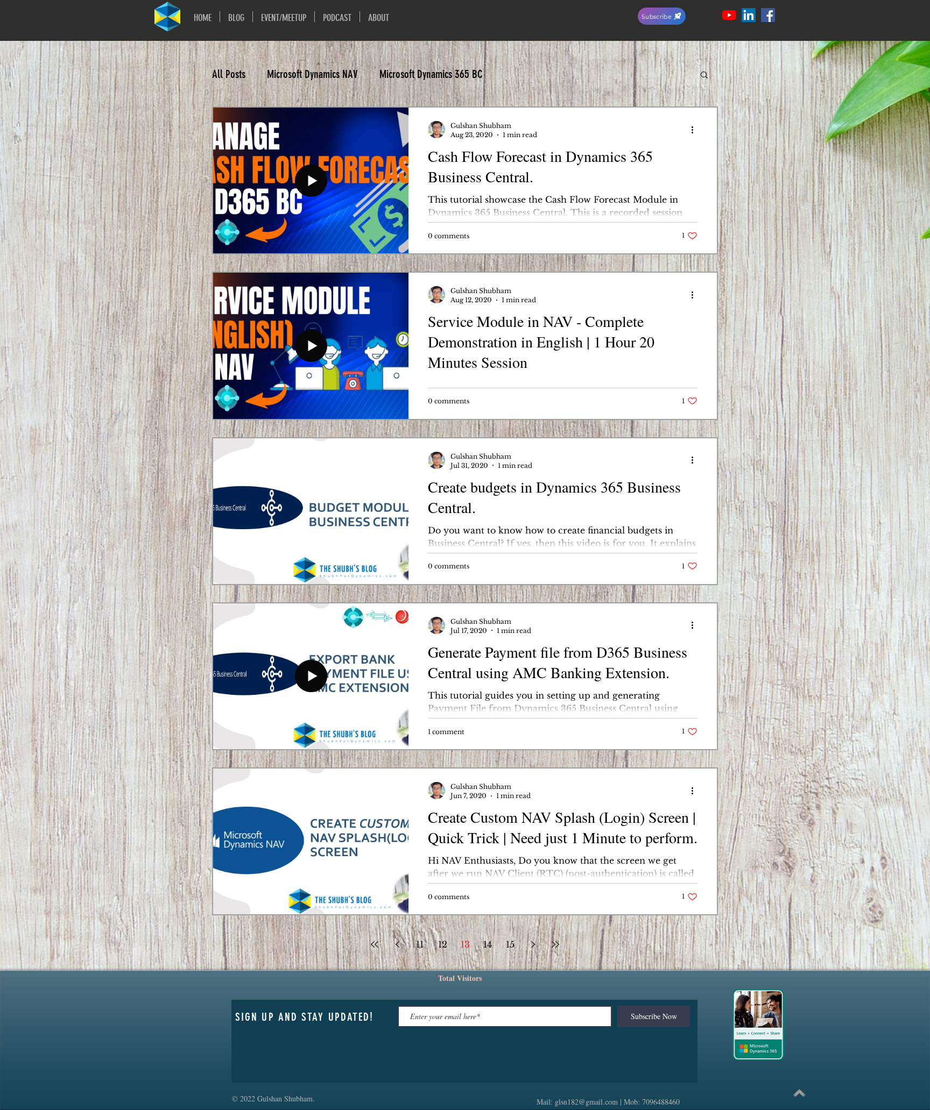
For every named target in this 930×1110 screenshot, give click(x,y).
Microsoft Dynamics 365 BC (431, 74)
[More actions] (695, 129)
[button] (704, 75)
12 (442, 944)
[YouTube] (729, 15)
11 (420, 944)
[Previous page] (397, 944)
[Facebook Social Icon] (768, 15)
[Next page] (532, 944)
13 (465, 944)
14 (487, 944)
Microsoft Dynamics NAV (312, 74)
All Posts (228, 74)
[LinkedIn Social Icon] (749, 15)
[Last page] (555, 944)
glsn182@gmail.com (586, 1102)
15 (510, 944)
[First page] (374, 944)
